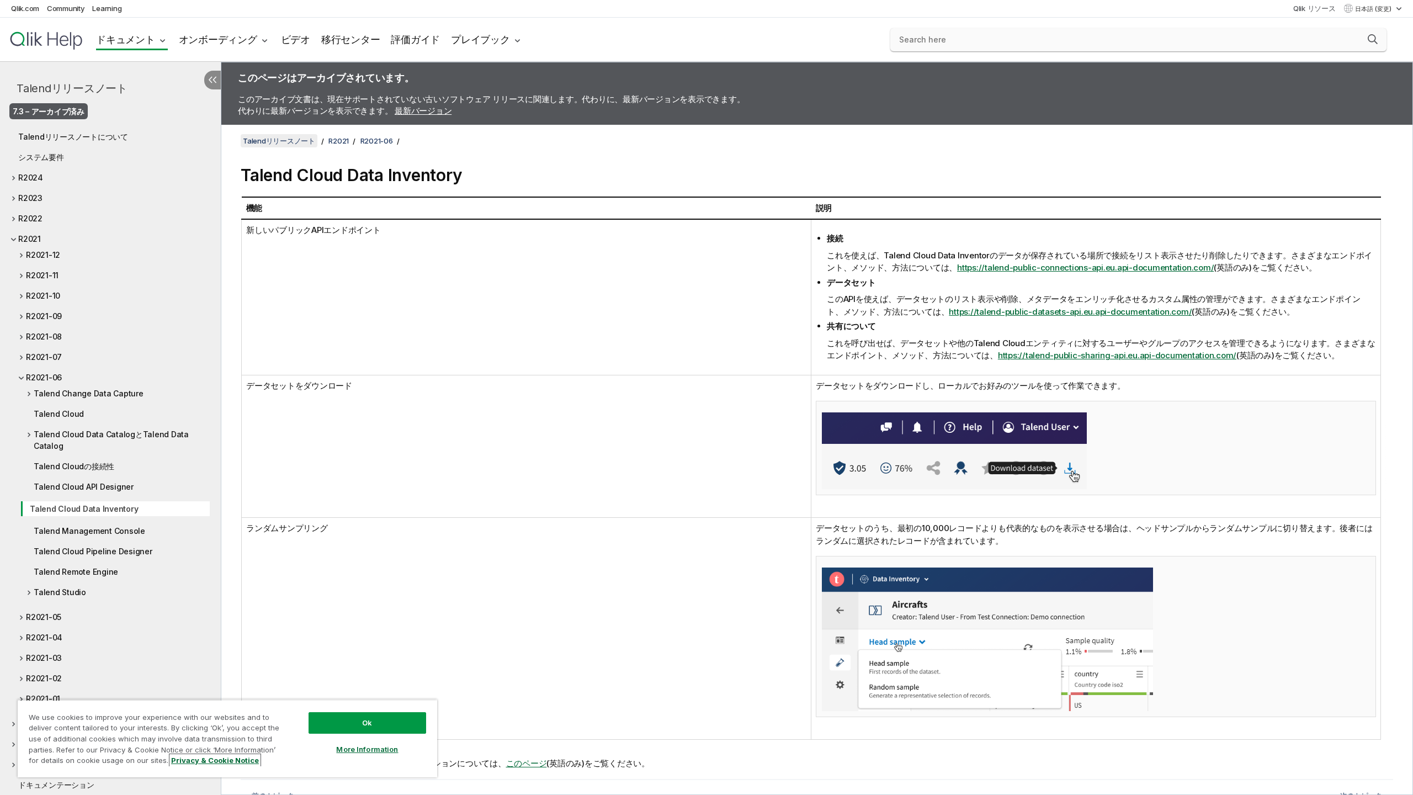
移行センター (350, 39)
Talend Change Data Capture (89, 393)
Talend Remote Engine (76, 571)
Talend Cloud (59, 413)
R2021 (29, 238)
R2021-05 (43, 617)
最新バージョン (423, 110)
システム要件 (41, 157)
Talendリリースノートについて (73, 136)
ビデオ (295, 39)
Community (66, 8)
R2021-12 (43, 254)
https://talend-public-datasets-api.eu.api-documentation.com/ (1070, 311)
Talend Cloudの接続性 (74, 466)
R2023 (30, 198)
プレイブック (480, 39)
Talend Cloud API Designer (84, 486)
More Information (367, 749)
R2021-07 (44, 357)
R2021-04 (44, 637)
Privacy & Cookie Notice (215, 760)
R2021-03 (44, 657)
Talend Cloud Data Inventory (84, 508)
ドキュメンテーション (56, 784)
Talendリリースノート (72, 88)
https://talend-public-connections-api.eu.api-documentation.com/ (1085, 267)
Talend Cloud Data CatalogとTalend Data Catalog (111, 440)
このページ (526, 763)
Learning (106, 8)
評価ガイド (415, 39)
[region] (227, 738)
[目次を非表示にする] (212, 80)
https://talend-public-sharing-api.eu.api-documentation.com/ (1117, 355)
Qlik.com (25, 8)
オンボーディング (218, 39)
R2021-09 (44, 316)
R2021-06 (44, 377)
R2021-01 (43, 698)
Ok (367, 722)
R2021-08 (44, 336)
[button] (1372, 39)
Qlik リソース (1314, 8)
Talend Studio (60, 592)
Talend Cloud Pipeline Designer (93, 551)
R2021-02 (44, 678)
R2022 (30, 218)
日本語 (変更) (1374, 9)
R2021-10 (43, 295)
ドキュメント (125, 39)
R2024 (30, 177)
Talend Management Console (89, 531)
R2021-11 (42, 275)
